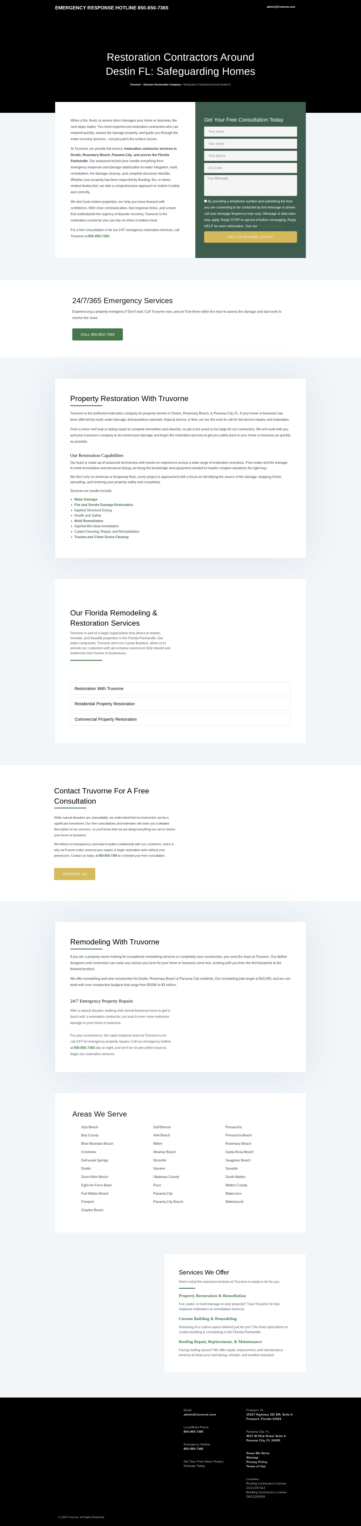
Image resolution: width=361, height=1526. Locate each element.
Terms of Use (256, 1466)
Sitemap (252, 1457)
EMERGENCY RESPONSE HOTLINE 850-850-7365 (111, 7)
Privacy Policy (269, 226)
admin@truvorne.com (200, 1414)
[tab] (180, 688)
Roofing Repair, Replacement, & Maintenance (220, 1341)
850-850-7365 (98, 236)
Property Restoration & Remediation (212, 1295)
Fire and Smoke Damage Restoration (103, 505)
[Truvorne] (66, 31)
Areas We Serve (258, 1453)
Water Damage (86, 499)
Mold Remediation (88, 521)
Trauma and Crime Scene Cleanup (101, 537)
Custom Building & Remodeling (208, 1318)
